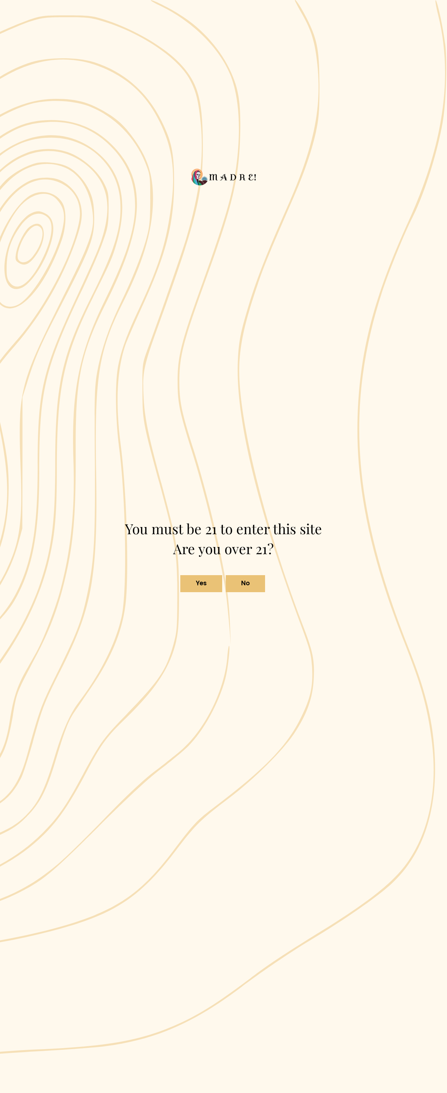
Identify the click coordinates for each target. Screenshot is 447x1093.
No (245, 583)
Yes (201, 583)
